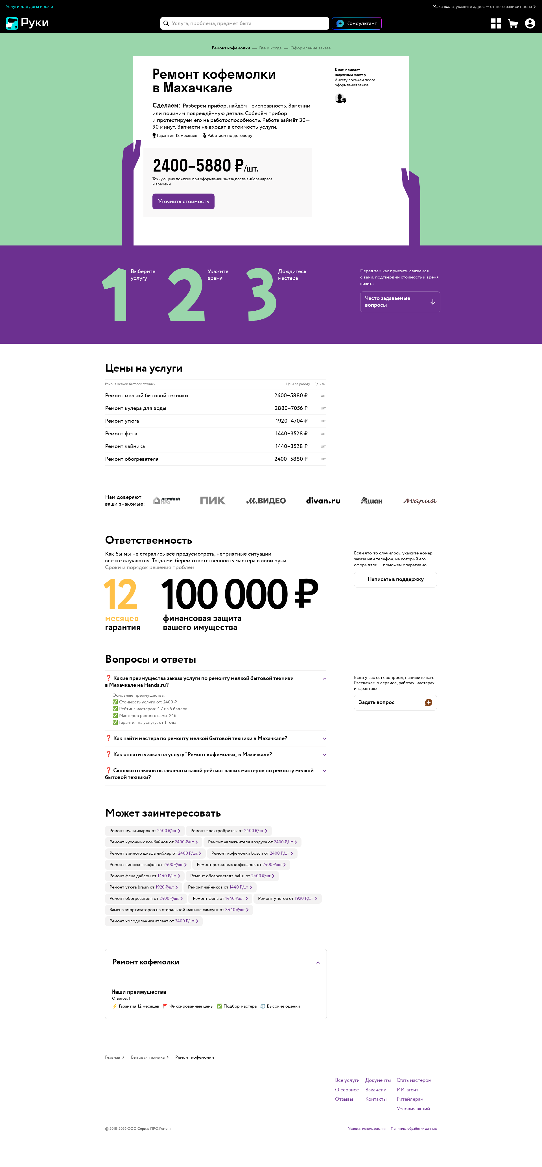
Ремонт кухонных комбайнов (139, 842)
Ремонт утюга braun (129, 887)
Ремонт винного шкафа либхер (140, 853)
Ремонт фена (205, 898)
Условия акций (413, 1109)
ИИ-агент (407, 1090)
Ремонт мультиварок (130, 831)
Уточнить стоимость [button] (183, 201)
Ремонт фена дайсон (130, 876)
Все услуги (347, 1080)
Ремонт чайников (205, 887)
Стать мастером (414, 1080)
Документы (378, 1080)
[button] (484, 7)
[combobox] (244, 23)
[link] (145, 831)
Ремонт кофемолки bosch (237, 853)
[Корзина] (513, 23)
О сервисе (347, 1090)
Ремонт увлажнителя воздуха (237, 842)
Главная (112, 1057)
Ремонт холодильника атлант (139, 921)
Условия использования (367, 1129)
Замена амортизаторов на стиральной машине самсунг (164, 910)
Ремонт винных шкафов (133, 864)
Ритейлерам (410, 1099)
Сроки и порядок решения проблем (149, 567)
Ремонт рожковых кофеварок (226, 864)
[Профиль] (530, 23)
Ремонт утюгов (273, 898)
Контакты (376, 1099)
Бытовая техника (148, 1057)
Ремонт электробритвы (214, 831)
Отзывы (344, 1099)
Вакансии (375, 1090)
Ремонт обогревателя (131, 898)
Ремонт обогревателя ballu (217, 876)
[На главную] (37, 23)
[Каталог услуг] (496, 23)
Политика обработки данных (414, 1129)
